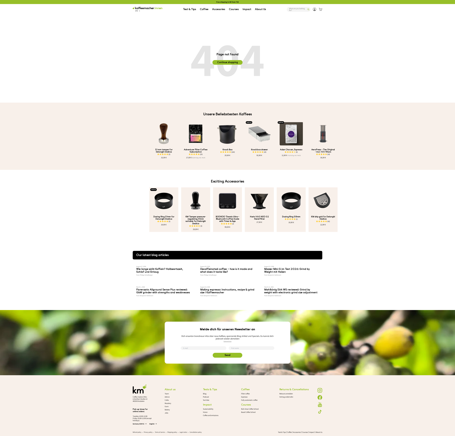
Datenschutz (227, 341)
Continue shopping (227, 62)
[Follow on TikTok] (320, 411)
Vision (205, 412)
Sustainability (208, 409)
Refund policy (137, 432)
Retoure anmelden (286, 394)
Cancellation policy (196, 432)
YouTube (206, 400)
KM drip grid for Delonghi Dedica (323, 218)
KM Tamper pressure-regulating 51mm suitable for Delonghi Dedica (195, 220)
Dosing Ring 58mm (291, 217)
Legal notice (183, 432)
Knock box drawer (259, 149)
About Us (260, 9)
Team (167, 394)
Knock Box (227, 149)
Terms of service (160, 432)
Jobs (166, 413)
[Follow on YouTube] (320, 404)
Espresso (244, 397)
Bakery (167, 410)
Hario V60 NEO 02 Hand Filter (259, 218)
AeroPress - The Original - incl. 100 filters (323, 150)
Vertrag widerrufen (286, 397)
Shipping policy (172, 432)
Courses (234, 9)
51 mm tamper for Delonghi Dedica (163, 150)
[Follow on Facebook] (320, 397)
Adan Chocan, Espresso (291, 149)
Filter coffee (245, 394)
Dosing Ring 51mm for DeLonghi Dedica (163, 218)
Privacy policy (148, 432)
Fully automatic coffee (249, 400)
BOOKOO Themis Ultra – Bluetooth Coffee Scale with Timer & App (227, 219)
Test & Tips (189, 9)
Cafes (167, 400)
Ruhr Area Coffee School (250, 409)
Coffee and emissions (210, 415)
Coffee (204, 9)
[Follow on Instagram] (320, 390)
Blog (204, 394)
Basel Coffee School (248, 412)
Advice (167, 397)
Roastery (168, 403)
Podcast (206, 397)
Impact (247, 9)
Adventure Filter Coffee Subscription (195, 150)
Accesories (218, 9)
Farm (166, 406)
